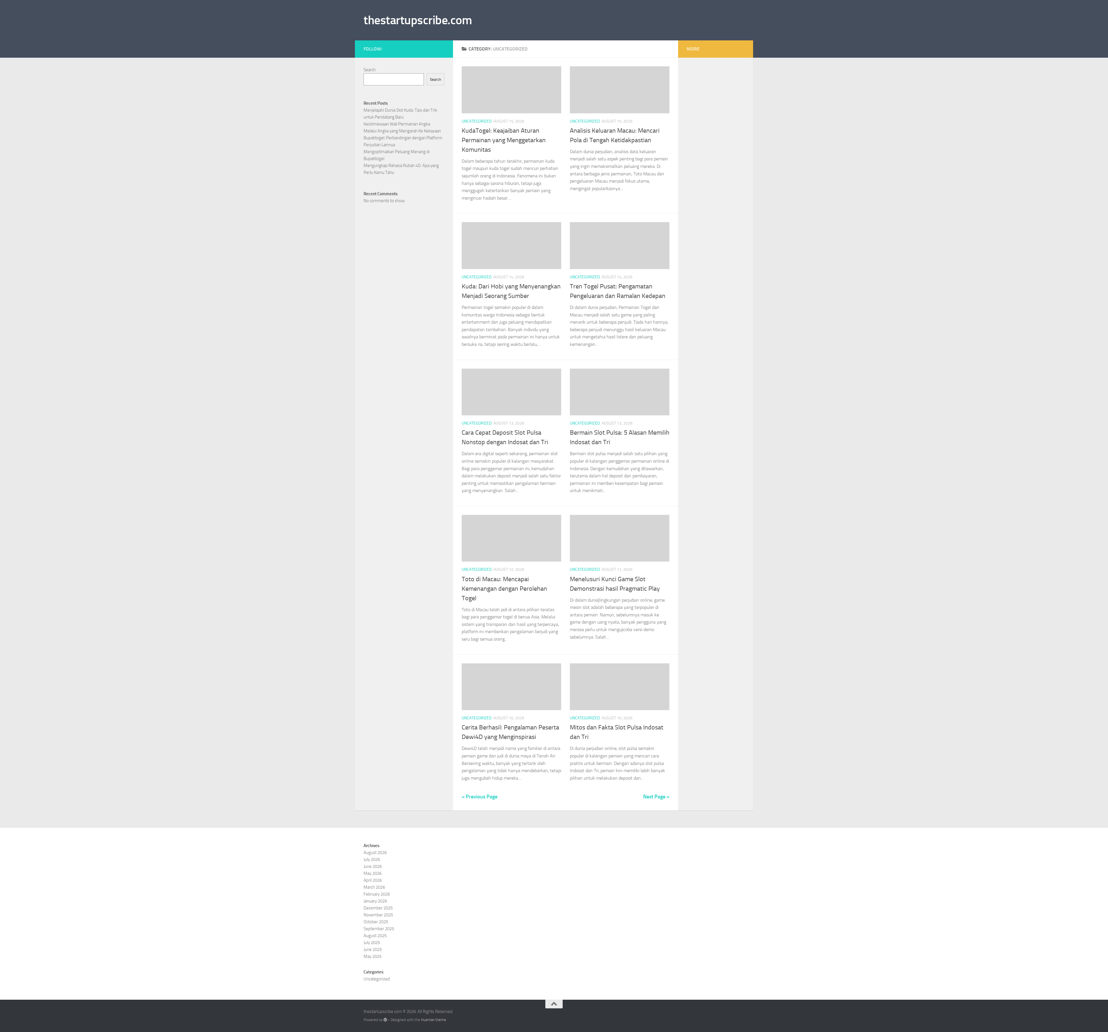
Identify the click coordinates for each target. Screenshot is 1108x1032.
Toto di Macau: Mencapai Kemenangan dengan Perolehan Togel (504, 588)
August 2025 (375, 935)
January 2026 (375, 901)
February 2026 (377, 894)
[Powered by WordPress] (385, 1020)
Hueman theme (433, 1020)
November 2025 (378, 914)
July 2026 (372, 859)
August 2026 (375, 852)
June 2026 (373, 866)
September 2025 (379, 928)
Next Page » (656, 796)
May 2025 (372, 956)
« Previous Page (479, 796)
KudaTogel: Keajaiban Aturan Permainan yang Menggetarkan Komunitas (504, 140)
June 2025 (373, 949)
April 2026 (373, 880)
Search (370, 69)
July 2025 (372, 942)
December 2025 (378, 908)
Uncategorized (477, 121)
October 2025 (376, 921)
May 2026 (372, 873)
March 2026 (374, 887)
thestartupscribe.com (418, 20)
